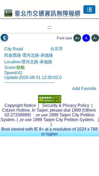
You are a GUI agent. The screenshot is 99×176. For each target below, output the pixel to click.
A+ (77, 38)
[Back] (4, 37)
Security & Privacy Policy (65, 105)
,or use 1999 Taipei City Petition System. (57, 119)
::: (49, 27)
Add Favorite (84, 88)
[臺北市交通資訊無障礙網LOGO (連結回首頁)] (42, 15)
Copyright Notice (20, 105)
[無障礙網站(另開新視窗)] (49, 101)
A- (95, 38)
